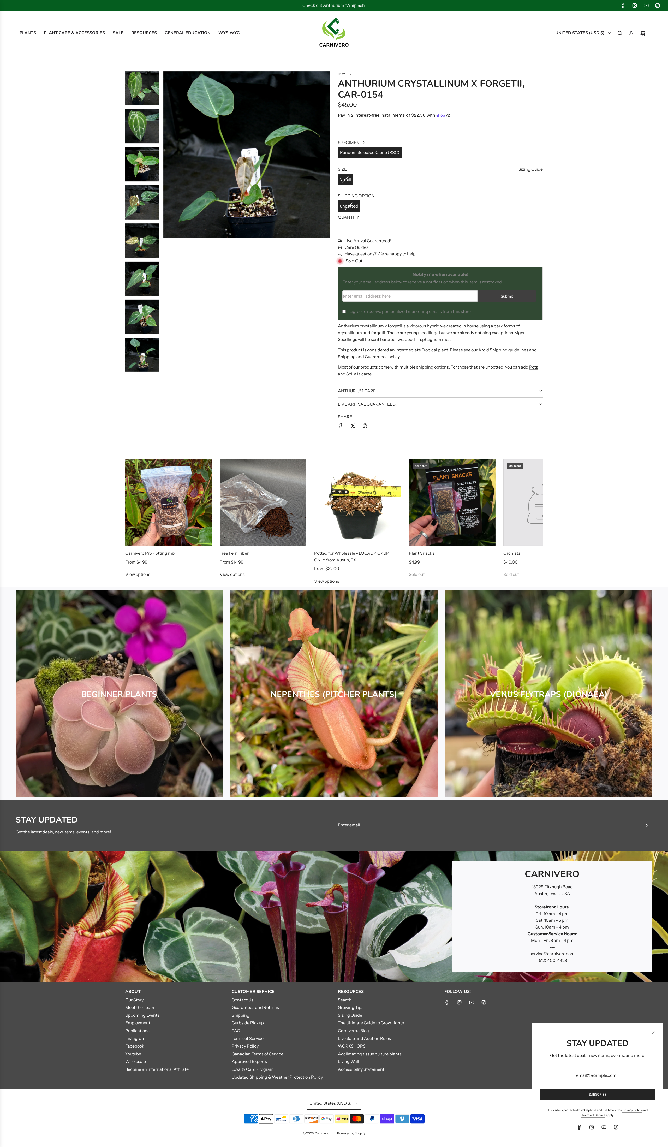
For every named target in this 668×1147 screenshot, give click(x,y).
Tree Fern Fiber (234, 553)
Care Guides (356, 247)
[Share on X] (353, 427)
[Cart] (642, 33)
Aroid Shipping (493, 349)
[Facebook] (623, 5)
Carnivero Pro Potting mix (150, 553)
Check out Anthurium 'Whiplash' (334, 5)
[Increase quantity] (363, 228)
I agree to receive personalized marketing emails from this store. (410, 311)
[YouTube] (646, 5)
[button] (135, 522)
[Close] (653, 1032)
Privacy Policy (632, 1110)
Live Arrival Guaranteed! (368, 240)
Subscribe (597, 1094)
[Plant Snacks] (452, 502)
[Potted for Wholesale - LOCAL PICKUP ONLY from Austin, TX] (357, 502)
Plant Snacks (421, 553)
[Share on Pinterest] (365, 427)
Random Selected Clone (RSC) (369, 152)
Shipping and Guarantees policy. (369, 356)
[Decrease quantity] (344, 228)
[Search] (619, 33)
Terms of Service (593, 1115)
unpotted (349, 206)
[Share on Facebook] (340, 427)
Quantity (348, 217)
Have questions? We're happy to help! (381, 253)
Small (345, 179)
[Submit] (646, 825)
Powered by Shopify (351, 1133)
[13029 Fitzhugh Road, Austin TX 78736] (334, 916)
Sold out (417, 574)
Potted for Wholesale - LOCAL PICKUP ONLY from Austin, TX (351, 557)
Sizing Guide (530, 169)
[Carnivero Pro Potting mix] (168, 502)
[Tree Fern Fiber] (263, 502)
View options (137, 574)
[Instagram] (634, 5)
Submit (507, 296)
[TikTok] (657, 5)
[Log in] (631, 33)
